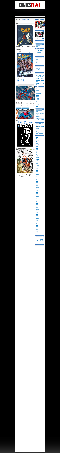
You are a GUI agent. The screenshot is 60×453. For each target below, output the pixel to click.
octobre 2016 (37, 188)
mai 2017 (37, 184)
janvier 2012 (37, 223)
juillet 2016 (37, 190)
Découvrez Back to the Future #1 (20, 79)
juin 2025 (37, 142)
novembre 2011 (37, 224)
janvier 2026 (37, 139)
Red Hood (37, 133)
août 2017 (37, 182)
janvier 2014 (37, 208)
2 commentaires (32, 149)
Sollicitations (37, 105)
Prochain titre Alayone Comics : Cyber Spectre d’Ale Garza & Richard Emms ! (40, 131)
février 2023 (37, 156)
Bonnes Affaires (37, 90)
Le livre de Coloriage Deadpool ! (21, 148)
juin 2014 (37, 205)
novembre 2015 (37, 195)
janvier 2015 (37, 201)
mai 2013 (37, 213)
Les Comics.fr (37, 60)
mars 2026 (37, 138)
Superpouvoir (37, 63)
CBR (36, 67)
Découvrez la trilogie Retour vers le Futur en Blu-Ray (23, 52)
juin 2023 (37, 153)
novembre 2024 (37, 144)
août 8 (36, 233)
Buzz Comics (37, 58)
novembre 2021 (37, 165)
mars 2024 (37, 148)
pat (36, 126)
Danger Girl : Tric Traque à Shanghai (41, 126)
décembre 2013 (37, 209)
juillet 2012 (37, 219)
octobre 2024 (37, 145)
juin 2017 (37, 183)
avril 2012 (37, 221)
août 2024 (37, 146)
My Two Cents (37, 101)
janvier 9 (37, 232)
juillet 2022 (37, 160)
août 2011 (37, 226)
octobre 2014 (37, 203)
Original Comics (37, 53)
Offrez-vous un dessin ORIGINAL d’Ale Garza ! (39, 132)
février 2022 (37, 163)
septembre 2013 (37, 211)
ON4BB (36, 123)
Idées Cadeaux (37, 96)
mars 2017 (37, 185)
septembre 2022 (37, 159)
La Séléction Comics (38, 99)
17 (42, 240)
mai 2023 (37, 154)
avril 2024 (37, 147)
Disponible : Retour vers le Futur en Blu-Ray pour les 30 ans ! (25, 22)
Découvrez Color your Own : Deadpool (21, 177)
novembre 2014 (37, 202)
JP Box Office (37, 46)
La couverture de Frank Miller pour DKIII (23, 83)
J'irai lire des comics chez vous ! (39, 97)
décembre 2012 (37, 216)
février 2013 (37, 215)
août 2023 (37, 152)
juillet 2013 (37, 212)
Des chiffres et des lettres (38, 93)
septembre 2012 (37, 218)
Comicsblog (37, 59)
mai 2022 (37, 161)
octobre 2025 (37, 141)
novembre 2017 (37, 180)
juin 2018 (37, 176)
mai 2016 (37, 191)
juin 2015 (37, 198)
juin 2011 (37, 227)
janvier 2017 (37, 186)
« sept (37, 242)
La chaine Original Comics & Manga (39, 50)
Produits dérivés (37, 104)
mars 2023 (37, 155)
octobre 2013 (37, 210)
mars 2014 (37, 207)
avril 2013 (37, 214)
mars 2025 (37, 143)
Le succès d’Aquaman (41, 133)
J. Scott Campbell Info (38, 69)
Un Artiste (37, 106)
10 (42, 239)
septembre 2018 (37, 174)
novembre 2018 (37, 173)
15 (40, 240)
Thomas (21, 149)
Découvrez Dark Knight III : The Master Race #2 (22, 108)
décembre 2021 (37, 164)
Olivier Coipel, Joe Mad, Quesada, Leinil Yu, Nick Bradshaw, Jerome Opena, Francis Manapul (40, 81)
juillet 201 (37, 231)
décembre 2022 (37, 157)
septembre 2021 (37, 166)
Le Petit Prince (37, 51)
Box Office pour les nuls (38, 45)
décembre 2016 (37, 187)
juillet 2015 (37, 197)
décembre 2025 (37, 140)
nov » (42, 242)
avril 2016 (37, 192)
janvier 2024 (37, 149)
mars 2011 (37, 229)
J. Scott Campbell (37, 98)
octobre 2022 (37, 158)
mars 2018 (37, 178)
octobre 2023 (37, 151)
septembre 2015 (37, 196)
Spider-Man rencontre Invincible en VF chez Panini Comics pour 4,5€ (40, 116)
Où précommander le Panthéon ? (39, 110)
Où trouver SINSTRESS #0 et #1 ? (39, 117)
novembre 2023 (37, 150)
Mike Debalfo (37, 79)
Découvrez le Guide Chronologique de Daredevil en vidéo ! (39, 111)
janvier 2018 (37, 179)
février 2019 (37, 171)
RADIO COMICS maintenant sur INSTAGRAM (40, 113)
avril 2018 (37, 177)
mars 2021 (37, 170)
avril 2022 (37, 162)
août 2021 (37, 167)
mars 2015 (37, 200)
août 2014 (37, 204)
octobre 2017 (37, 181)
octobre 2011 (37, 225)
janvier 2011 (37, 230)
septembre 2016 (37, 189)
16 (41, 240)
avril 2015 (37, 199)
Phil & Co (37, 62)
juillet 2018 (37, 175)
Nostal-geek (37, 102)
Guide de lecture (37, 95)
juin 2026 (37, 136)
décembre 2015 (37, 194)
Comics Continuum (38, 68)
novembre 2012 (37, 217)
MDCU (36, 61)
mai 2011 (37, 228)
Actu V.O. (24, 149)
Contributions (37, 92)
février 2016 (37, 193)
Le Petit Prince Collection (38, 52)
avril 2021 (37, 169)
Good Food (37, 94)
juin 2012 (37, 220)
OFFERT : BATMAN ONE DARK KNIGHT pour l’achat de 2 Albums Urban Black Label (40, 119)
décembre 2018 (37, 172)
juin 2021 (37, 168)
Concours (37, 91)
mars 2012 (37, 222)
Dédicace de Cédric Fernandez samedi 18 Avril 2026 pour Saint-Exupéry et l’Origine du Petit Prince (40, 114)
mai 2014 (37, 206)
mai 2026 (37, 137)
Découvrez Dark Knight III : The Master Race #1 (22, 107)
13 (37, 240)
